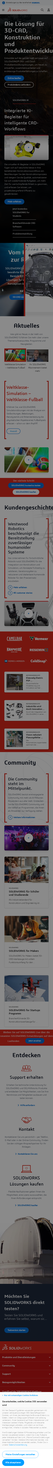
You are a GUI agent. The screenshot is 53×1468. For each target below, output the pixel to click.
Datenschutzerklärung (18, 1445)
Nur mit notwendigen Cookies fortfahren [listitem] (21, 1395)
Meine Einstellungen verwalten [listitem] (20, 1454)
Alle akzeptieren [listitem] (13, 1462)
